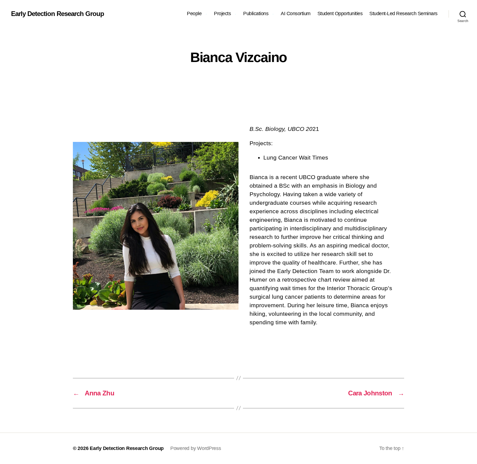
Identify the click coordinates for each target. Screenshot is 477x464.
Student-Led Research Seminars (403, 13)
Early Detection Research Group (57, 13)
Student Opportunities (340, 13)
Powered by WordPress (195, 448)
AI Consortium (296, 13)
